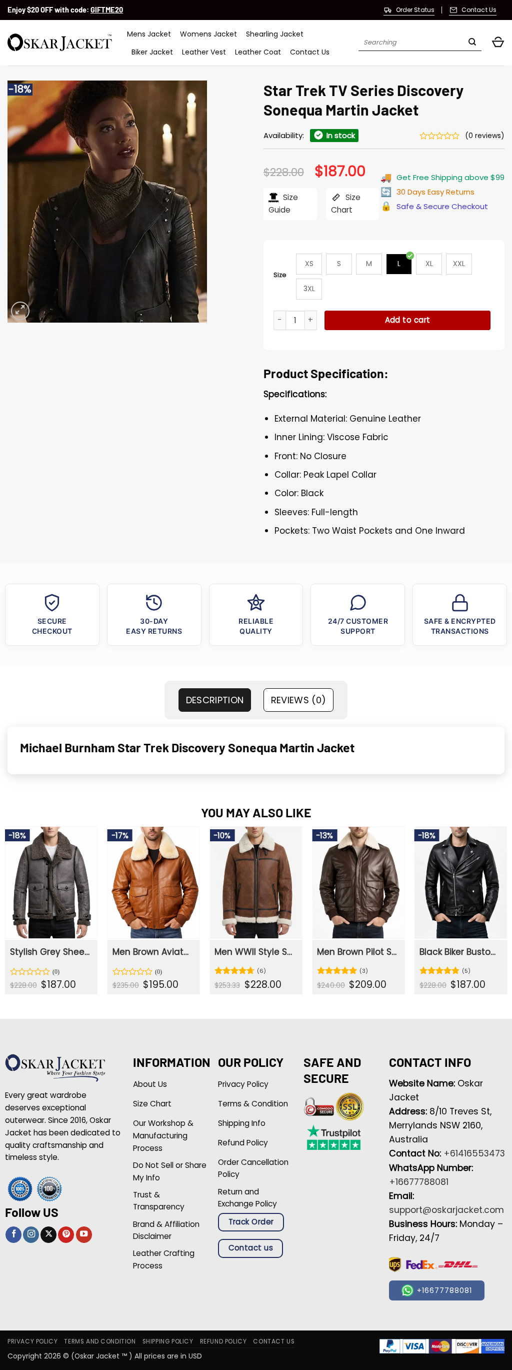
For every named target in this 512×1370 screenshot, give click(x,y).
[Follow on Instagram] (31, 1234)
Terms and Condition (100, 1341)
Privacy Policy (33, 1341)
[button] (498, 43)
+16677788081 (418, 1182)
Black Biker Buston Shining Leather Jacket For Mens (460, 951)
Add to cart (407, 320)
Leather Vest (204, 52)
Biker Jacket (152, 52)
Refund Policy (223, 1341)
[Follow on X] (48, 1234)
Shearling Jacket (275, 34)
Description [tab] (215, 700)
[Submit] (472, 43)
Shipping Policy (168, 1341)
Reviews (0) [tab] (298, 700)
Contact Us (310, 52)
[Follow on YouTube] (84, 1234)
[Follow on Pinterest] (66, 1234)
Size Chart (345, 203)
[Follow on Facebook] (14, 1234)
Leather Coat (258, 52)
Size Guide (283, 203)
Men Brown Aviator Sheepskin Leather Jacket (153, 951)
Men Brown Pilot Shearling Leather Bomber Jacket (357, 951)
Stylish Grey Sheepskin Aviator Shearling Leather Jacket (50, 951)
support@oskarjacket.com (446, 1210)
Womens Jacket (208, 34)
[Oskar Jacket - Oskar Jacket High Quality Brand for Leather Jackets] (60, 43)
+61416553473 (474, 1153)
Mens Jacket (149, 34)
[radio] (309, 264)
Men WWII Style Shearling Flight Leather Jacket (255, 951)
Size (280, 275)
